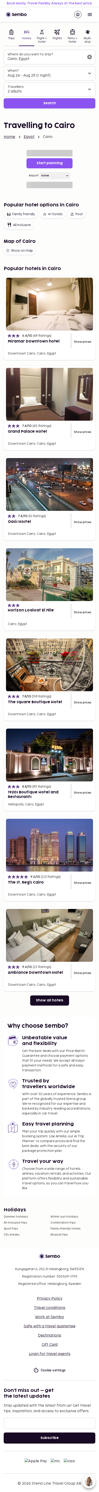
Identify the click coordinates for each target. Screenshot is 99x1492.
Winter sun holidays (64, 1216)
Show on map (22, 251)
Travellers (15, 87)
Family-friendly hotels (65, 1228)
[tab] (11, 36)
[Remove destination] (89, 57)
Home (9, 137)
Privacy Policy (49, 1298)
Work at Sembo (49, 1317)
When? (13, 71)
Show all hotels (49, 1000)
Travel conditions (49, 1308)
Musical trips (59, 1234)
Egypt (29, 137)
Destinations (49, 1335)
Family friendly (23, 214)
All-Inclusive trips (15, 1222)
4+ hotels (55, 214)
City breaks (11, 1234)
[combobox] (46, 59)
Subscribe (50, 1437)
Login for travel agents (49, 1354)
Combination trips (63, 1222)
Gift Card (50, 1345)
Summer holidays (16, 1216)
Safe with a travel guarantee (50, 1326)
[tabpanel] (49, 79)
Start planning (50, 163)
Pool (79, 214)
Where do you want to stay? (30, 54)
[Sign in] (78, 14)
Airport (33, 175)
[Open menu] (89, 14)
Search (49, 103)
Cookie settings (53, 1370)
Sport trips (11, 1228)
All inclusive (22, 225)
